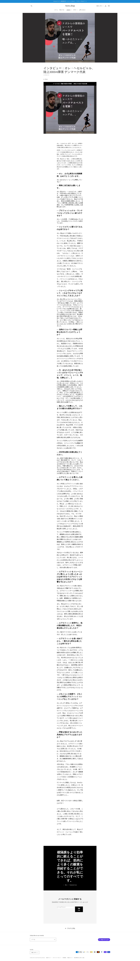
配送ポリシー (70, 957)
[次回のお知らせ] (109, 1)
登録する (79, 909)
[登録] (54, 939)
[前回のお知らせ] (30, 1)
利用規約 (64, 957)
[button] (31, 6)
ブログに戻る (71, 928)
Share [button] (46, 79)
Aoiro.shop (35, 957)
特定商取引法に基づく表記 (79, 957)
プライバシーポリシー (57, 957)
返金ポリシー (48, 957)
